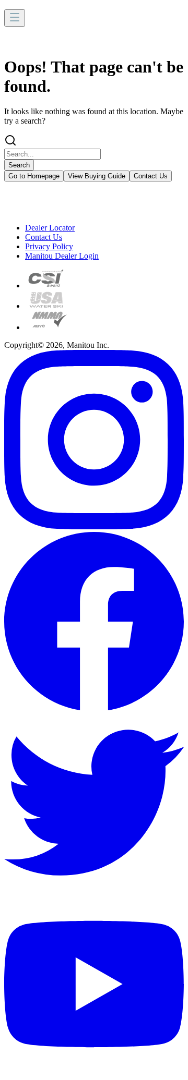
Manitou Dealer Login (62, 255)
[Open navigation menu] (14, 18)
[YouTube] (94, 1070)
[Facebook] (94, 707)
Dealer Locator (50, 227)
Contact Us (151, 176)
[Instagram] (94, 526)
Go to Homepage (34, 176)
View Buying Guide (96, 176)
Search (19, 165)
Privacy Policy (49, 246)
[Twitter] (94, 889)
